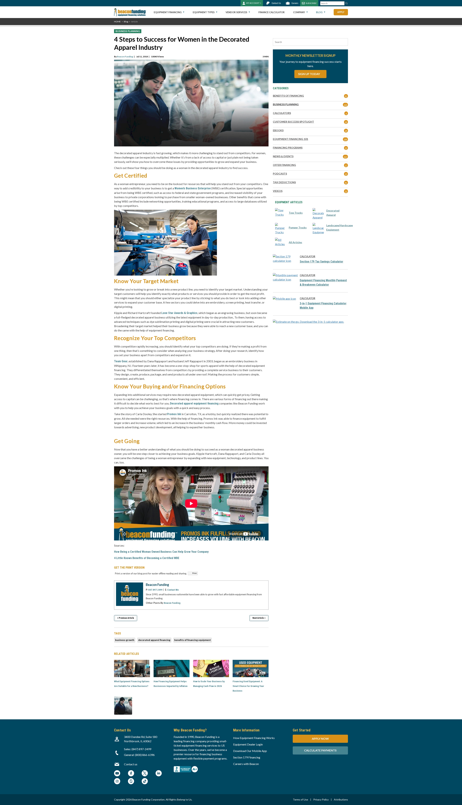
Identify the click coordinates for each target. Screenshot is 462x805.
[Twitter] (145, 773)
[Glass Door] (131, 781)
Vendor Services (236, 12)
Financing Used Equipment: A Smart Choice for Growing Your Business (248, 686)
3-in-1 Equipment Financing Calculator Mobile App (323, 305)
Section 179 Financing (246, 757)
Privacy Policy (321, 799)
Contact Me (173, 589)
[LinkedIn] (159, 773)
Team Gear (121, 361)
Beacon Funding (125, 56)
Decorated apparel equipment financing (194, 403)
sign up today (309, 74)
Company (299, 12)
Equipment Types (204, 12)
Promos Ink (174, 414)
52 (346, 191)
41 (346, 96)
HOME (117, 21)
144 (345, 139)
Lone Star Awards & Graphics (179, 313)
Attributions (341, 799)
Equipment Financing (168, 12)
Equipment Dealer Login (248, 744)
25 (346, 174)
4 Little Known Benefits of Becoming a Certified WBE (146, 558)
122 (345, 105)
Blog (319, 12)
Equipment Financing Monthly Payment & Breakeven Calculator (323, 282)
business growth (124, 640)
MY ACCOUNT (253, 3)
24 (346, 122)
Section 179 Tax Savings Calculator (321, 261)
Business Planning (128, 31)
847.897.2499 (155, 589)
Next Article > (258, 618)
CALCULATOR (307, 256)
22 (346, 148)
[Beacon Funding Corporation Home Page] (130, 12)
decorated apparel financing (154, 640)
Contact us (130, 764)
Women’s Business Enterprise (193, 188)
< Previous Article (125, 618)
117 (345, 156)
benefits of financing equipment (192, 640)
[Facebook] (131, 773)
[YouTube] (117, 773)
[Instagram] (117, 781)
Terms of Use (300, 799)
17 (346, 165)
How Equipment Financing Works (254, 738)
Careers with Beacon (246, 764)
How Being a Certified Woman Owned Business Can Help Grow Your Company (161, 551)
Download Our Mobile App (250, 751)
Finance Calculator (271, 12)
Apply (340, 12)
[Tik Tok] (145, 781)
